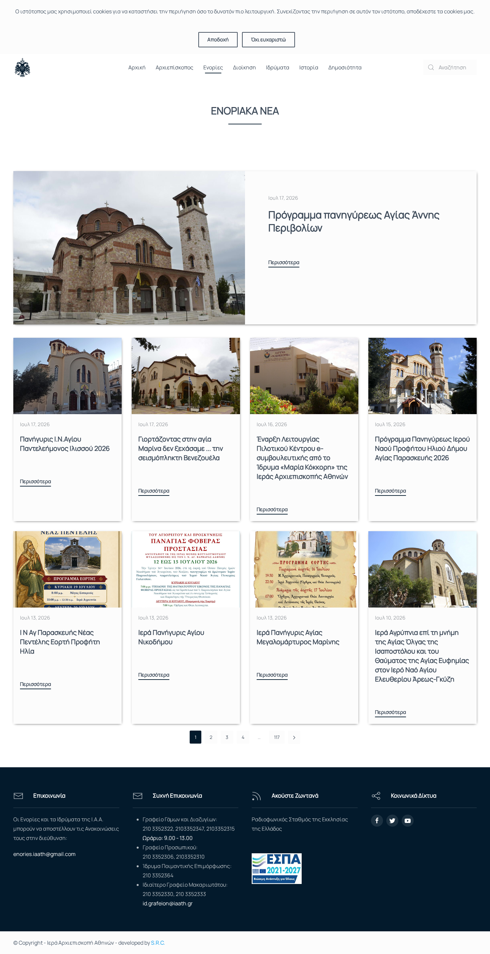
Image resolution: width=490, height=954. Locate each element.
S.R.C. (158, 942)
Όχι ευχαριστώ (268, 39)
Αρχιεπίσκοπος (174, 67)
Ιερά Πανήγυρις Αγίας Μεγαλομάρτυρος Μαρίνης (298, 637)
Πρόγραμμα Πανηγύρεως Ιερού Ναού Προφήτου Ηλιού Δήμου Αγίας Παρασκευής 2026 (422, 448)
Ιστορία (308, 67)
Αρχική (137, 67)
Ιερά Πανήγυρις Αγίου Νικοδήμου (171, 637)
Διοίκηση (244, 67)
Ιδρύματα (277, 67)
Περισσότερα (283, 262)
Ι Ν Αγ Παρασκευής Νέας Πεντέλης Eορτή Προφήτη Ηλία (60, 642)
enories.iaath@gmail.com (44, 854)
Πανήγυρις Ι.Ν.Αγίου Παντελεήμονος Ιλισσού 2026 (65, 443)
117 (277, 737)
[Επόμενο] (294, 737)
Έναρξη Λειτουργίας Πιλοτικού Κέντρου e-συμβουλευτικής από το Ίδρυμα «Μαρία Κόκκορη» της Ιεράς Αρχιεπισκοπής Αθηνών (302, 457)
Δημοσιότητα (345, 67)
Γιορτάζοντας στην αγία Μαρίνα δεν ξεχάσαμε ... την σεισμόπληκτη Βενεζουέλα (180, 448)
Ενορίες (213, 67)
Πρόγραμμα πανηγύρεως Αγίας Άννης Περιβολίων (354, 221)
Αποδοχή (218, 39)
